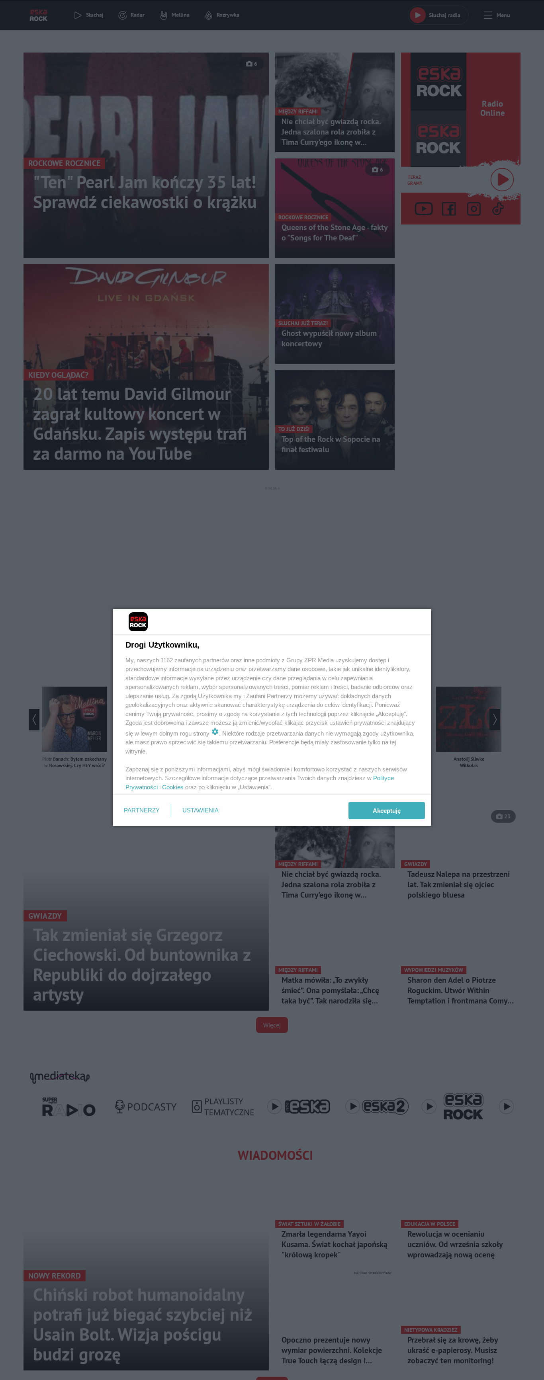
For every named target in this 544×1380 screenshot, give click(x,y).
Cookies (173, 787)
